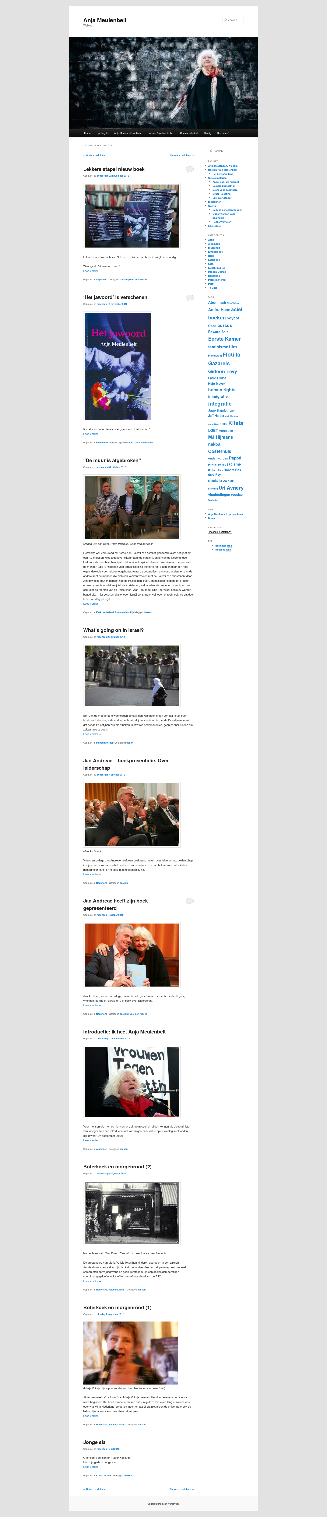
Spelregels (102, 133)
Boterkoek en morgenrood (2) (117, 1166)
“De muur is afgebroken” (112, 460)
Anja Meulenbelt (105, 20)
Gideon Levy (222, 371)
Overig (207, 133)
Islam (211, 255)
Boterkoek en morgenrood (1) (117, 1307)
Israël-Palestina (221, 193)
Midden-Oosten (217, 271)
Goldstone (217, 378)
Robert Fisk (232, 469)
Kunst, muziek (103, 1475)
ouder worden (218, 458)
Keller (223, 424)
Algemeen (101, 279)
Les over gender (222, 197)
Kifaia (235, 423)
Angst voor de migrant (226, 182)
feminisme (218, 347)
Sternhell (213, 488)
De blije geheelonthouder (227, 210)
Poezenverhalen (222, 222)
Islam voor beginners (225, 190)
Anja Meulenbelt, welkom (128, 133)
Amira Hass (219, 309)
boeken (124, 279)
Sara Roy (214, 475)
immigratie (218, 396)
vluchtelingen (219, 494)
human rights (222, 389)
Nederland (108, 612)
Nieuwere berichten (182, 155)
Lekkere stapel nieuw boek (114, 168)
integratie (220, 403)
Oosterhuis (219, 451)
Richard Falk (215, 470)
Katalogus (214, 259)
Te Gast (212, 287)
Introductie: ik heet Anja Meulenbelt (124, 1031)
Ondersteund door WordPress (163, 1503)
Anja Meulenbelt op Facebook (225, 514)
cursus (224, 325)
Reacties (223, 549)
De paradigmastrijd (224, 186)
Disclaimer (223, 133)
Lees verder (92, 271)
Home (87, 133)
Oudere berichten (94, 155)
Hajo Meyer (216, 383)
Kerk (98, 612)
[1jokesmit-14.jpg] (130, 1383)
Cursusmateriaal (189, 133)
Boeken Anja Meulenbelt (161, 133)
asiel (236, 309)
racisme (234, 464)
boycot (233, 318)
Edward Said (218, 331)
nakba (214, 444)
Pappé (235, 458)
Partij (211, 283)
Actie (211, 239)
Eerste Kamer (224, 338)
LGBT (213, 430)
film (233, 346)
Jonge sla (94, 1441)
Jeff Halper (216, 415)
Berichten (223, 545)
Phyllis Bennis (217, 464)
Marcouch (226, 430)
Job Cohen (231, 416)
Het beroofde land (223, 174)
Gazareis (219, 363)
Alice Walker (233, 302)
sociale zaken (221, 480)
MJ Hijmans (220, 437)
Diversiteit (214, 247)
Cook (212, 325)
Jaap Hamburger (221, 410)
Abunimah (217, 302)
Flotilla (231, 354)
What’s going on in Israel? (113, 629)
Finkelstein (215, 355)
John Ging (213, 424)
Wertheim (212, 499)
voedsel (237, 494)
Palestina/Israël (104, 442)
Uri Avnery (231, 487)
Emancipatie (215, 251)
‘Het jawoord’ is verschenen (115, 297)
